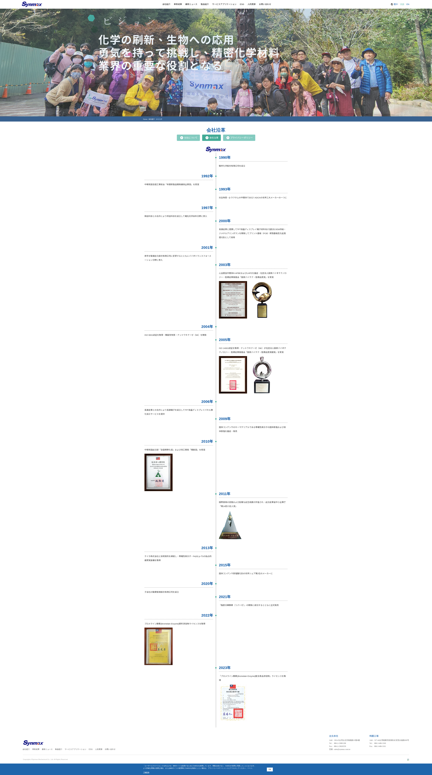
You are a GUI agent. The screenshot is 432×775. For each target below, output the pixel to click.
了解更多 (146, 772)
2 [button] (214, 113)
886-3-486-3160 (377, 743)
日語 (402, 4)
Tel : (330, 743)
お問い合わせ (110, 749)
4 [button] (220, 113)
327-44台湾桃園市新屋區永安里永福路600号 (389, 740)
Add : (331, 740)
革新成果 (35, 749)
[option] (216, 62)
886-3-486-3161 (377, 746)
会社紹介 (151, 119)
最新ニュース (47, 749)
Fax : (331, 746)
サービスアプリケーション (75, 749)
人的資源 (98, 749)
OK (270, 769)
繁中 (396, 4)
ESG (91, 749)
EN (407, 4)
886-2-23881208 (337, 743)
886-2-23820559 (337, 746)
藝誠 (32, 4)
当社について (190, 137)
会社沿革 (213, 137)
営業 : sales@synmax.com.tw (339, 749)
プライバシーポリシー (241, 137)
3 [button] (217, 113)
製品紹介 (58, 749)
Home (145, 119)
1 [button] (210, 113)
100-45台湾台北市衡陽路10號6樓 (344, 740)
